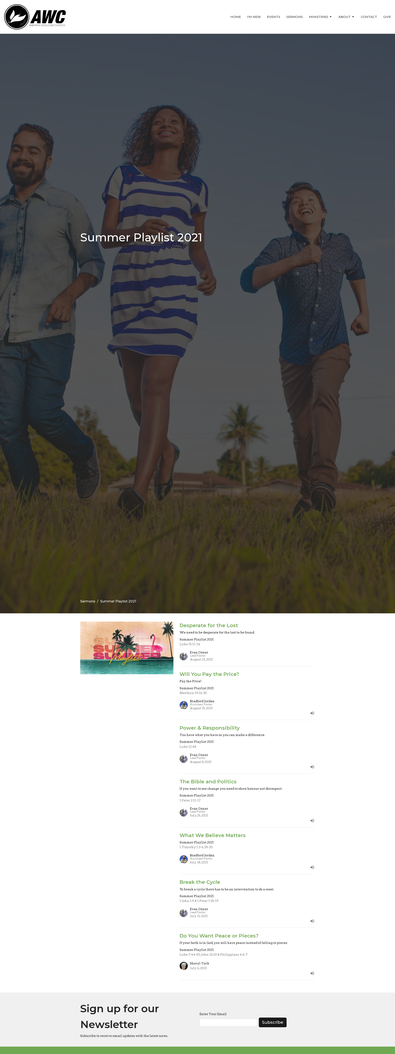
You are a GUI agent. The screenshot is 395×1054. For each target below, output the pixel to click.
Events (273, 17)
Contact (369, 17)
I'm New (254, 17)
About (344, 17)
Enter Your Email (213, 1014)
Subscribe (272, 1022)
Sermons (294, 17)
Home (235, 17)
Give (387, 17)
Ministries (318, 17)
